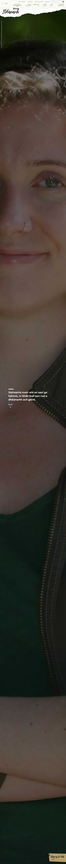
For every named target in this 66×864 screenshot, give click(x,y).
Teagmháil (30, 1)
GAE (46, 1)
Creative (36, 5)
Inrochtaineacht (39, 1)
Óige (51, 5)
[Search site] (63, 2)
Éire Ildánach (22, 1)
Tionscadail (60, 5)
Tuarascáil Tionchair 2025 (17, 5)
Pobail (44, 5)
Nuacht (28, 5)
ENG (49, 1)
